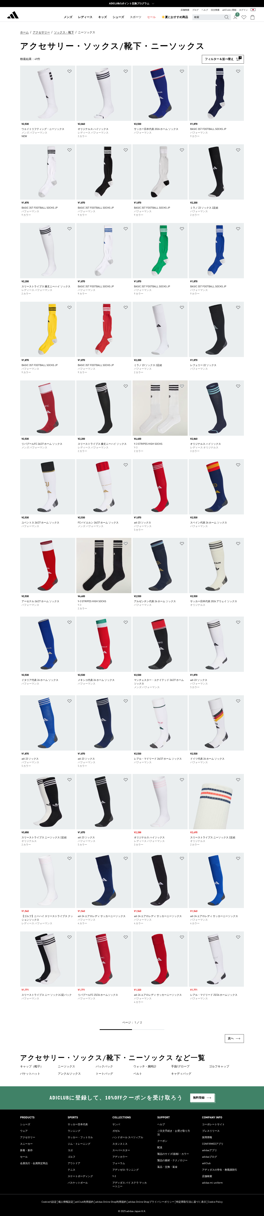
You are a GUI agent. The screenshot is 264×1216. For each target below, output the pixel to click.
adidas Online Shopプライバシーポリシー (151, 1202)
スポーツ (135, 17)
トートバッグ (104, 1073)
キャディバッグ (181, 1073)
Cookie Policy (215, 1202)
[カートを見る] (252, 17)
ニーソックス (66, 1066)
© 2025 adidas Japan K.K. (132, 1211)
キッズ (102, 17)
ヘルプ (205, 10)
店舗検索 (185, 10)
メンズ (68, 17)
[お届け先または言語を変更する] (253, 10)
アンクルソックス (69, 1073)
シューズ (118, 17)
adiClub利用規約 (84, 1202)
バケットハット (30, 1073)
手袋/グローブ (180, 1066)
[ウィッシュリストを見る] (244, 17)
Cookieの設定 (49, 1202)
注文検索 (215, 10)
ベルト (137, 1073)
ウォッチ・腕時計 (144, 1066)
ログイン (243, 10)
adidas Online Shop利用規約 (110, 1202)
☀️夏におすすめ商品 (174, 17)
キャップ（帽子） (31, 1066)
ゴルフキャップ (219, 1066)
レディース (85, 17)
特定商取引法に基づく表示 (191, 1202)
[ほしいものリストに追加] (69, 71)
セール (151, 17)
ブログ (195, 10)
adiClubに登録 (229, 10)
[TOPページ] (13, 15)
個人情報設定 (65, 1202)
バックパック (104, 1066)
